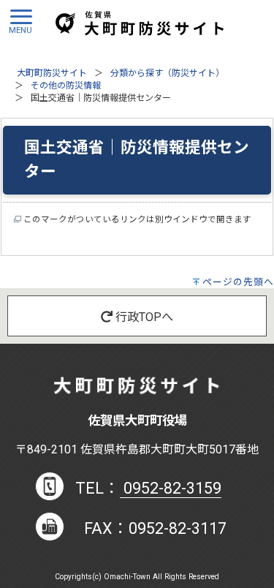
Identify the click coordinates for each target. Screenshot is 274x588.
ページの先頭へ (238, 281)
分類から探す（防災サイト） (167, 73)
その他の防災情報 (66, 85)
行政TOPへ (143, 317)
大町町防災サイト (52, 73)
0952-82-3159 (170, 488)
